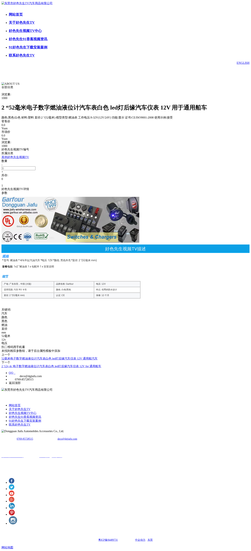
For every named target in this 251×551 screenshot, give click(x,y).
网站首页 (16, 14)
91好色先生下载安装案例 (28, 47)
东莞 (150, 540)
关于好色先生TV (22, 22)
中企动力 (140, 540)
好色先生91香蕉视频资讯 (28, 39)
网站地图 (7, 547)
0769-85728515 (25, 438)
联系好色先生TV (22, 55)
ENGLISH (243, 62)
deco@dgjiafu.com (67, 438)
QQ (12, 372)
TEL (11, 379)
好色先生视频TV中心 (25, 31)
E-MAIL (14, 376)
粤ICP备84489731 (108, 540)
